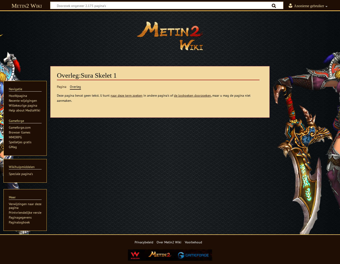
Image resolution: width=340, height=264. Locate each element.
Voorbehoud (193, 242)
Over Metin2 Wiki (169, 242)
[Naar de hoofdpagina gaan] (170, 36)
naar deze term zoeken (126, 95)
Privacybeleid (144, 242)
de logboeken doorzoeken (192, 95)
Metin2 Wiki (27, 6)
